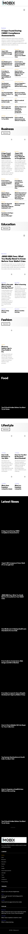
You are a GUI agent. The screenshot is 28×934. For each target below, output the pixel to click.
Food (2, 91)
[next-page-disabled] (26, 413)
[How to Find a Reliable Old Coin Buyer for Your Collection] (14, 710)
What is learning (20, 284)
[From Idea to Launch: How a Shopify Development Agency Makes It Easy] (14, 678)
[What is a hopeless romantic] (21, 478)
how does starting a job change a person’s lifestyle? (7, 214)
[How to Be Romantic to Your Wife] (7, 442)
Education (17, 49)
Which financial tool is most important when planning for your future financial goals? (20, 195)
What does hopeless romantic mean (6, 487)
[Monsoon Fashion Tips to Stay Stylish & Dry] (7, 336)
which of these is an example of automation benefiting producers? (20, 109)
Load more (13, 827)
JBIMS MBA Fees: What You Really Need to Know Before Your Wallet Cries (20, 54)
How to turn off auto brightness (10, 891)
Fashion (16, 91)
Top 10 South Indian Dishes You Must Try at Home (7, 94)
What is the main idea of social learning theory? (7, 286)
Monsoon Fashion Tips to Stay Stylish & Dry (20, 94)
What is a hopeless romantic (18, 487)
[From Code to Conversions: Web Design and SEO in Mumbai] (14, 646)
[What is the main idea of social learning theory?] (7, 277)
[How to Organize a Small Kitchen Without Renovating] (14, 775)
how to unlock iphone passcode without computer (20, 119)
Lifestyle (3, 115)
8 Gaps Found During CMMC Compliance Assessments (11, 33)
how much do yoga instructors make (11, 902)
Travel (2, 81)
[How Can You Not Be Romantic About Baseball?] (21, 442)
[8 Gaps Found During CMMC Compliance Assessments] (14, 17)
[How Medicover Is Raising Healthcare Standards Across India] (14, 614)
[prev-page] (2, 413)
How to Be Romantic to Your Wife (5, 456)
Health (2, 60)
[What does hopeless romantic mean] (7, 478)
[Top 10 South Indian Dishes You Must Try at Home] (14, 393)
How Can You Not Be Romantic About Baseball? (20, 456)
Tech (16, 105)
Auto (2, 98)
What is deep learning (7, 922)
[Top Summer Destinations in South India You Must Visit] (14, 743)
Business (3, 28)
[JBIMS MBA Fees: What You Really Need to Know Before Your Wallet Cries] (14, 242)
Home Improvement (19, 81)
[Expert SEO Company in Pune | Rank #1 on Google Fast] (21, 144)
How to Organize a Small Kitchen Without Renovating (21, 85)
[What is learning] (21, 277)
